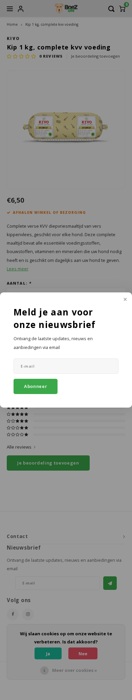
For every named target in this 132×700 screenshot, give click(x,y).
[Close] (124, 299)
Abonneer (35, 386)
